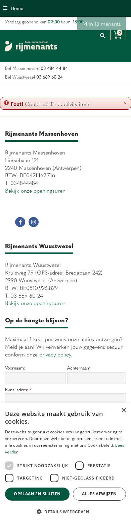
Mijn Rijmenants (101, 23)
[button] (65, 511)
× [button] (123, 410)
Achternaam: (79, 368)
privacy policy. (55, 354)
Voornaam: (15, 368)
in (34, 222)
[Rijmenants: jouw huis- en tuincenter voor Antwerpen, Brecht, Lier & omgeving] (31, 46)
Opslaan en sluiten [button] (37, 494)
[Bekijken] (118, 35)
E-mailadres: (18, 390)
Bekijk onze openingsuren (35, 190)
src (102, 35)
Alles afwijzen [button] (99, 494)
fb (20, 222)
